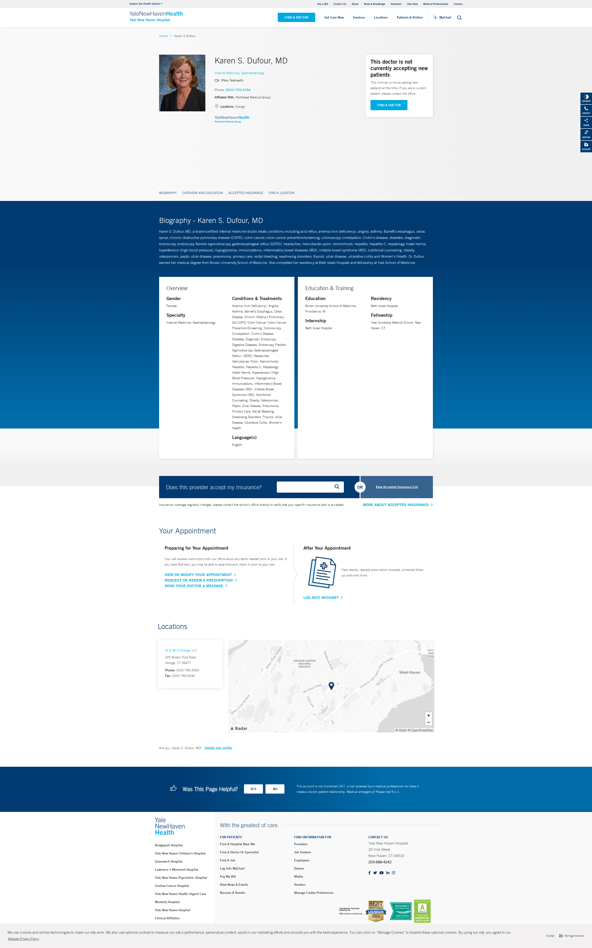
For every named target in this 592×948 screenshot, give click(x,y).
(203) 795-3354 (238, 90)
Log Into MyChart (321, 597)
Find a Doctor (296, 17)
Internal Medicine (227, 73)
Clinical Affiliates (167, 918)
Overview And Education (202, 193)
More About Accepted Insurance (396, 505)
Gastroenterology (252, 73)
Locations (381, 17)
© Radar (401, 730)
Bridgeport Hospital (169, 845)
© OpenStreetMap (420, 730)
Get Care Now (334, 17)
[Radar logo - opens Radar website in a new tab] (238, 728)
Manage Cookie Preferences (313, 893)
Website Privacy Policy (23, 939)
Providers (300, 844)
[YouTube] (381, 873)
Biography (168, 193)
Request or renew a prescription (199, 580)
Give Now (412, 4)
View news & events (234, 884)
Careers (458, 4)
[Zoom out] (428, 722)
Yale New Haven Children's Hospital (180, 853)
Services (359, 17)
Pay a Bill (322, 4)
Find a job (227, 860)
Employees (301, 860)
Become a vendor (232, 893)
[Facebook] (369, 873)
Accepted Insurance (245, 193)
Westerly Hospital (167, 902)
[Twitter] (375, 873)
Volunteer (396, 4)
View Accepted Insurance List (397, 487)
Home (163, 36)
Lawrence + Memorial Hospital (176, 869)
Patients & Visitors (410, 17)
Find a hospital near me (237, 844)
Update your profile (218, 748)
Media (298, 876)
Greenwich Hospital (168, 861)
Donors (299, 868)
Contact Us (339, 4)
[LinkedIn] (387, 873)
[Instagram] (393, 873)
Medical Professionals (435, 4)
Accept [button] (550, 936)
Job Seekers (302, 852)
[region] (331, 686)
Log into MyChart (232, 868)
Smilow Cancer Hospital (172, 886)
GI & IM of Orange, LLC (181, 650)
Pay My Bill (228, 876)
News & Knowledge (374, 4)
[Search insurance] (338, 487)
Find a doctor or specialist (239, 852)
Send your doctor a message (194, 586)
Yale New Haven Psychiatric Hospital (181, 878)
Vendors (299, 884)
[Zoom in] (428, 715)
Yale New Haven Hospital (172, 910)
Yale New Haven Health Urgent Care (180, 894)
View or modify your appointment (198, 574)
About (355, 4)
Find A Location (281, 193)
